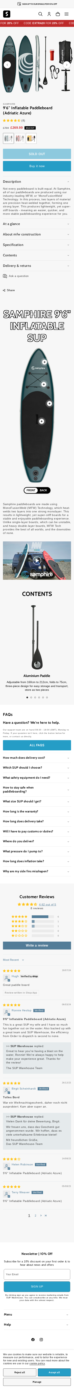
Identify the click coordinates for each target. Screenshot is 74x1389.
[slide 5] (43, 697)
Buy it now (37, 166)
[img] (12, 970)
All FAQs (37, 745)
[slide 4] (39, 697)
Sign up (37, 1286)
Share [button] (11, 290)
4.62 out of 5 (47, 904)
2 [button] (36, 1215)
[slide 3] (35, 697)
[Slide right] (66, 64)
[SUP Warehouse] (6, 14)
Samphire (9, 104)
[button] (66, 14)
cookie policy (37, 1363)
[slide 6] (47, 697)
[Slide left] (7, 64)
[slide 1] (27, 697)
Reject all (19, 1372)
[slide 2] (31, 697)
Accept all (54, 1372)
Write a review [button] (37, 945)
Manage (37, 1381)
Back (43, 490)
